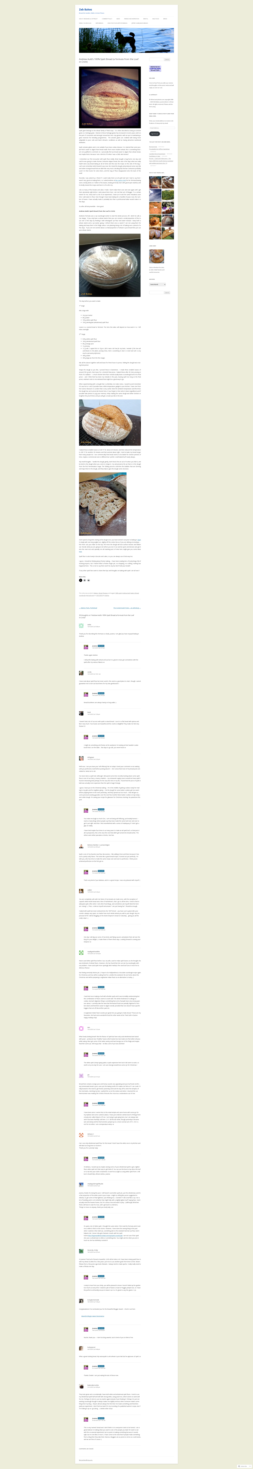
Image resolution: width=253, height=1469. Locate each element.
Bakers (96, 593)
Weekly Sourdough (85, 23)
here (80, 552)
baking (132, 593)
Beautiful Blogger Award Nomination (92, 1316)
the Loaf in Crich (120, 180)
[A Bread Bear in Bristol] (155, 221)
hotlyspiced (91, 1347)
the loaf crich (90, 595)
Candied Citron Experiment (157, 154)
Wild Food (155, 19)
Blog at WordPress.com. (86, 1460)
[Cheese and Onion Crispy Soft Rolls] (155, 208)
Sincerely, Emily (92, 1250)
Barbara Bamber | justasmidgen (98, 845)
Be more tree (153, 147)
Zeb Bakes (85, 9)
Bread (165, 19)
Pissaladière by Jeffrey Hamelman (159, 149)
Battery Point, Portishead (88, 608)
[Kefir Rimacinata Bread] (168, 221)
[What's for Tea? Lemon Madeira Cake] (168, 208)
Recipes (105, 593)
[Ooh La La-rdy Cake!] (168, 182)
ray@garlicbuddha (93, 951)
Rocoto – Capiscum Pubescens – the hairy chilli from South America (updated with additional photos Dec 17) (161, 161)
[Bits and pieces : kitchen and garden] (155, 195)
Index (118, 19)
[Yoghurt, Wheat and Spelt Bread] (168, 233)
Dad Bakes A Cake (154, 156)
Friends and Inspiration (131, 19)
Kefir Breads (99, 23)
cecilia (89, 672)
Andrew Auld (126, 593)
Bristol (145, 19)
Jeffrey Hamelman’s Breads (140, 23)
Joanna (107, 595)
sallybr (89, 890)
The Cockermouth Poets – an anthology (127, 608)
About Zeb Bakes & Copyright (88, 19)
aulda (89, 625)
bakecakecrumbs (93, 1385)
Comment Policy (107, 19)
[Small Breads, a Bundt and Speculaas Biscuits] (155, 182)
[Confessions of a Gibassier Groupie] (155, 233)
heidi (89, 712)
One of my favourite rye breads (117, 23)
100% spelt (118, 593)
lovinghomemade (93, 1300)
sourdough (82, 595)
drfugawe (90, 757)
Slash (139, 540)
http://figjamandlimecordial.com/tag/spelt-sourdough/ (105, 1236)
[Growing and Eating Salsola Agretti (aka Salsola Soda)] (168, 195)
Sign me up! (154, 134)
